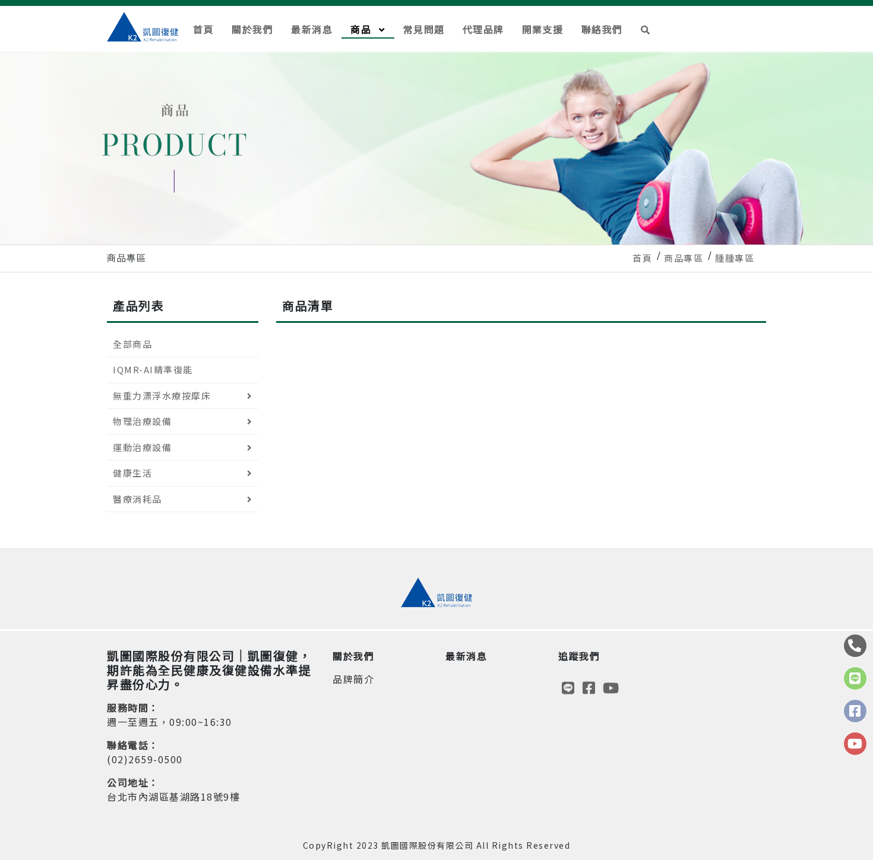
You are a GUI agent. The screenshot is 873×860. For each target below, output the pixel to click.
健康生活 (132, 473)
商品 (362, 29)
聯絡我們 (602, 29)
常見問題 (424, 29)
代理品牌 (483, 29)
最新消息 (312, 29)
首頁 (203, 29)
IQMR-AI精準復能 (153, 369)
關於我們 (252, 29)
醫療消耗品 (137, 499)
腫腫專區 (734, 258)
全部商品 (132, 344)
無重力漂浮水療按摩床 (162, 395)
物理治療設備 (142, 421)
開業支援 (543, 29)
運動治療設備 (142, 447)
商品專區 (683, 258)
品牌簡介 (353, 679)
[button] (646, 29)
